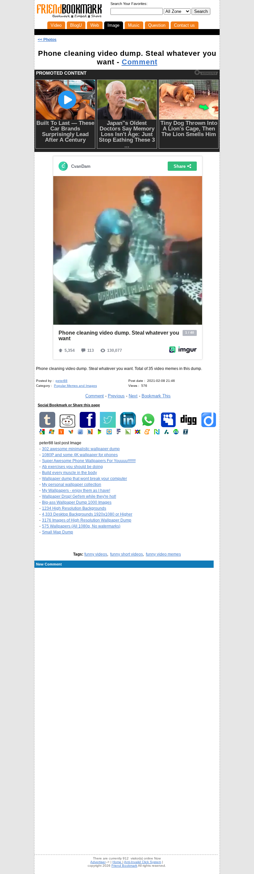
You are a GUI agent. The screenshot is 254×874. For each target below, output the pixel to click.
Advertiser (98, 862)
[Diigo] (208, 426)
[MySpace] (168, 426)
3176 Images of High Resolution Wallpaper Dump (86, 520)
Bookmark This (156, 395)
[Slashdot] (166, 433)
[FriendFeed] (80, 433)
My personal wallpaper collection (71, 484)
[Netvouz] (156, 433)
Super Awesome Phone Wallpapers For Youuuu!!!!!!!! (89, 460)
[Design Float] (109, 433)
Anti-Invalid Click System (142, 862)
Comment (139, 62)
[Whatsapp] (148, 426)
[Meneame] (147, 433)
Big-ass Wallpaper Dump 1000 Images (76, 502)
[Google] (42, 433)
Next (133, 395)
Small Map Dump (57, 532)
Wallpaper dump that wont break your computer (84, 478)
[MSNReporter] (70, 433)
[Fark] (118, 433)
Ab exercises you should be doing (72, 466)
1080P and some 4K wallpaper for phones (80, 455)
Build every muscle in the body (69, 472)
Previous (116, 395)
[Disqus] (127, 621)
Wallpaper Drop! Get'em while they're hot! (79, 496)
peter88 (61, 380)
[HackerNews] (61, 433)
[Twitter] (107, 426)
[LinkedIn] (128, 426)
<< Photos (47, 39)
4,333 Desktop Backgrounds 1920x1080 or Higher (87, 514)
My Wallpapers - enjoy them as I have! (76, 490)
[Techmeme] (185, 433)
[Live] (51, 433)
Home (117, 862)
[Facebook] (87, 426)
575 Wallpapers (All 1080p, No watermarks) (81, 526)
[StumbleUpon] (176, 433)
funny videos (95, 554)
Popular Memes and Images (75, 385)
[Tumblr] (47, 426)
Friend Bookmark (124, 865)
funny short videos (126, 554)
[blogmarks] (99, 433)
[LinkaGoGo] (137, 433)
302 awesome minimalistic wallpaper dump (81, 449)
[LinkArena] (128, 433)
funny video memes (163, 554)
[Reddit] (67, 426)
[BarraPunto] (90, 433)
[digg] (188, 426)
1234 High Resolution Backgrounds (74, 508)
